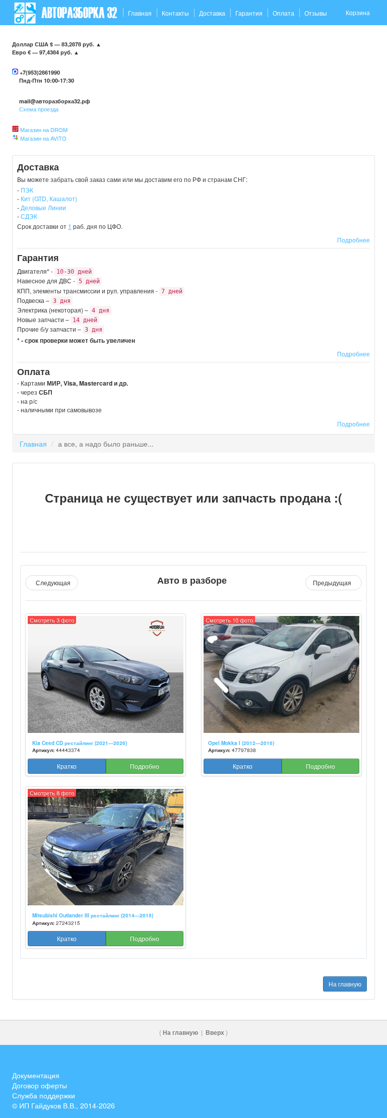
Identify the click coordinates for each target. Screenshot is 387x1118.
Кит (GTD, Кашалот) (49, 198)
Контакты (175, 13)
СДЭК (29, 216)
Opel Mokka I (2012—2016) (241, 743)
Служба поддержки (43, 1095)
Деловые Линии (43, 207)
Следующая (52, 582)
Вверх (215, 1032)
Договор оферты (39, 1085)
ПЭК (27, 189)
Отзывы (315, 13)
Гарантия (249, 13)
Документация (35, 1075)
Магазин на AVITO (43, 138)
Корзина (358, 12)
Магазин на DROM (44, 130)
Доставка (212, 13)
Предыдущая (333, 582)
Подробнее (353, 239)
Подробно (144, 766)
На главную (345, 983)
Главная (140, 13)
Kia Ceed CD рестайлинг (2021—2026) (79, 743)
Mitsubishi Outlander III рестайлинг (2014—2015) (92, 915)
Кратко (67, 766)
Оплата (283, 13)
